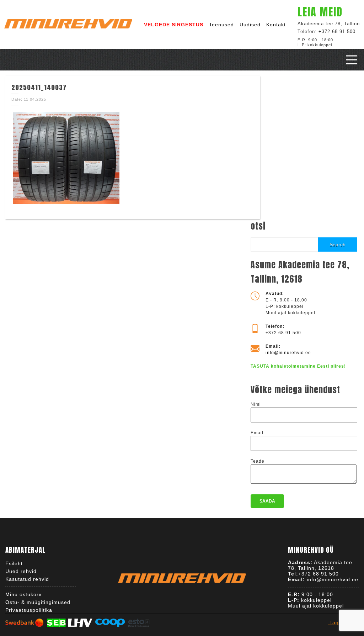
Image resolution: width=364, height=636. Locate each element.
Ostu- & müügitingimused (37, 602)
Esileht (14, 563)
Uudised (250, 24)
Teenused (221, 24)
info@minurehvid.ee (288, 352)
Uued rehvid (21, 571)
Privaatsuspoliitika (28, 610)
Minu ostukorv (23, 594)
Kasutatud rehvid (27, 579)
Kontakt (276, 24)
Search (338, 244)
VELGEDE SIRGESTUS (173, 24)
